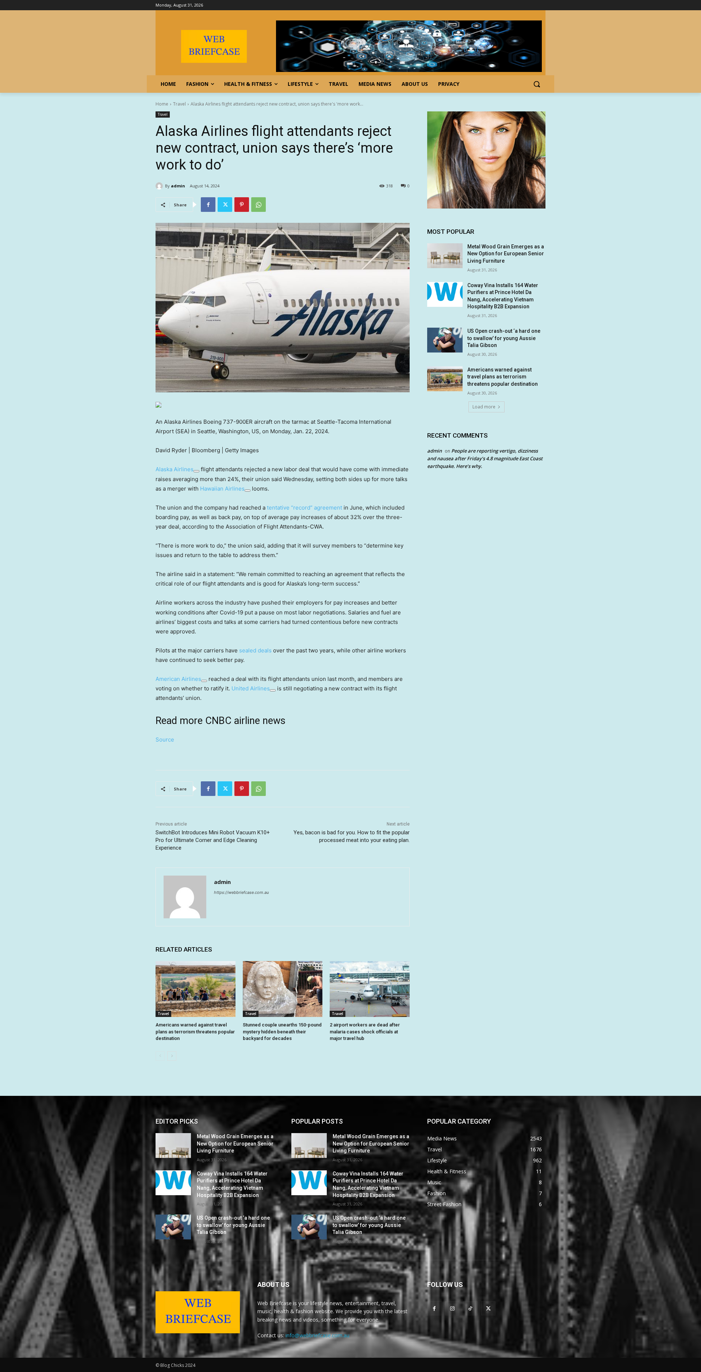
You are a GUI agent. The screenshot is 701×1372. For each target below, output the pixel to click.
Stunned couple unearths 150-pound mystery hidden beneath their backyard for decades (282, 1031)
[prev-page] (160, 1056)
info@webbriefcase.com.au (317, 1335)
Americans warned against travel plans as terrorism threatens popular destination (195, 1031)
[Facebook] (208, 204)
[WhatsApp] (258, 204)
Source (165, 739)
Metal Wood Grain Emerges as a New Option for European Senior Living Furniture (505, 254)
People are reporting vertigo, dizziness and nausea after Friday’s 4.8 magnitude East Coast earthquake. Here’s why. (485, 458)
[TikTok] (470, 1308)
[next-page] (171, 1056)
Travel (179, 104)
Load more (483, 407)
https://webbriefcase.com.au (241, 892)
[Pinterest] (241, 204)
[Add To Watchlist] (196, 471)
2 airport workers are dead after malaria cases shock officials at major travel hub (365, 1031)
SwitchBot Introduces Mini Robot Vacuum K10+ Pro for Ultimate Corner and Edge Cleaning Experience (213, 840)
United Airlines (250, 688)
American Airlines (178, 678)
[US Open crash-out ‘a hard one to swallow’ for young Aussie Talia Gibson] (445, 340)
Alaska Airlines (175, 469)
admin (178, 185)
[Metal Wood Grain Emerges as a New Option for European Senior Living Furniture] (445, 255)
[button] (536, 84)
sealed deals (255, 650)
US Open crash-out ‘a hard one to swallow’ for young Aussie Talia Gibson (503, 338)
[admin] (160, 186)
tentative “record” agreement (304, 507)
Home (162, 104)
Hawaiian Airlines (222, 488)
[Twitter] (225, 204)
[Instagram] (452, 1308)
